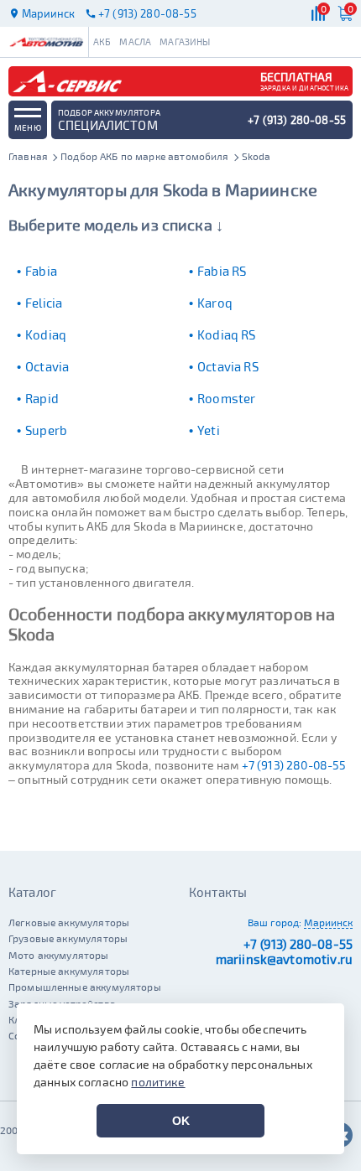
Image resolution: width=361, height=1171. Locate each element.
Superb (46, 430)
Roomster (226, 398)
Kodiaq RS (226, 334)
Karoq (215, 302)
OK (181, 1120)
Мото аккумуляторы (58, 955)
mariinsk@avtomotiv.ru (284, 958)
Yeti (208, 430)
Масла (135, 41)
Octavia (47, 366)
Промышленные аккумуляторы (84, 986)
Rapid (42, 398)
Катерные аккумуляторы (68, 971)
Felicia (43, 302)
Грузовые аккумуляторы (68, 938)
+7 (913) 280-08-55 (294, 765)
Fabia (41, 270)
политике (158, 1082)
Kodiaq (45, 334)
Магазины (185, 41)
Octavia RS (228, 366)
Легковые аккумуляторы (68, 922)
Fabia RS (221, 270)
